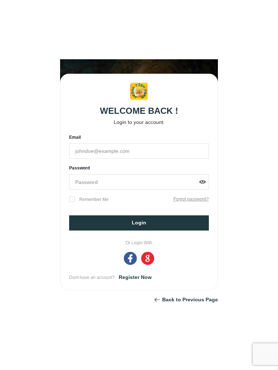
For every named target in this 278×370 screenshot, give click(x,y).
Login (139, 222)
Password (79, 168)
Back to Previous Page (190, 299)
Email (75, 137)
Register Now (135, 277)
